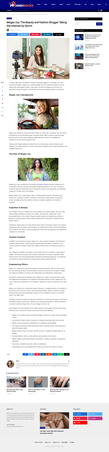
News (45, 4)
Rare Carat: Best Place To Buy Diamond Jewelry (15, 390)
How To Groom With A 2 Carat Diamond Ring (36, 390)
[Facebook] (2, 87)
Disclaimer (65, 442)
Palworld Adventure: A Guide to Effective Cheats (92, 64)
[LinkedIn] (2, 95)
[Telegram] (2, 107)
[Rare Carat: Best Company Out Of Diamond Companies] (60, 381)
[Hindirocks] (21, 4)
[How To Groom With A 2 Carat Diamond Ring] (38, 381)
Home (38, 4)
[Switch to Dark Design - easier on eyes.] (99, 10)
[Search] (106, 4)
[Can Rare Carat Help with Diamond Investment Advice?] (54, 420)
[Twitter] (2, 91)
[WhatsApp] (2, 111)
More (99, 4)
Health (61, 4)
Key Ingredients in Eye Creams (22, 10)
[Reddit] (2, 103)
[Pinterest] (2, 99)
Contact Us (56, 442)
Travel (92, 4)
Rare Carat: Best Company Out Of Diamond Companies (59, 390)
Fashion (53, 4)
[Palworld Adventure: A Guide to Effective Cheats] (79, 66)
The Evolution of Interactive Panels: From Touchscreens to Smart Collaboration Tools (93, 46)
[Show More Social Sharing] (66, 34)
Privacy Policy (39, 442)
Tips (85, 4)
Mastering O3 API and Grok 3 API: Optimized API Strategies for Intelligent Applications (93, 36)
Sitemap (72, 442)
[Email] (2, 115)
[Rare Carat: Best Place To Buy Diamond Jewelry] (16, 381)
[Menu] (101, 10)
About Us (47, 442)
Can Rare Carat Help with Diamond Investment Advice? (51, 432)
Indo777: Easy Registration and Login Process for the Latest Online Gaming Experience (92, 56)
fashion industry (44, 184)
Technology (77, 4)
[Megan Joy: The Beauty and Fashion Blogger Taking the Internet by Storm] (38, 58)
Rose (12, 30)
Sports (68, 4)
